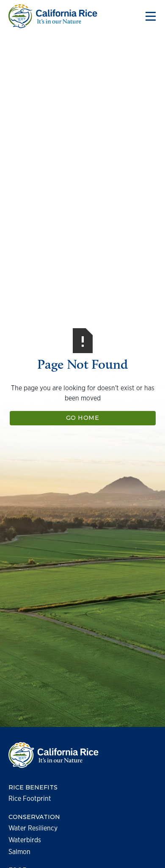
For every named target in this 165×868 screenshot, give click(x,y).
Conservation (34, 817)
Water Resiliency (33, 828)
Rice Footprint (29, 799)
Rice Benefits (33, 787)
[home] (52, 16)
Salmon (19, 852)
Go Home (82, 418)
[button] (148, 16)
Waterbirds (24, 840)
